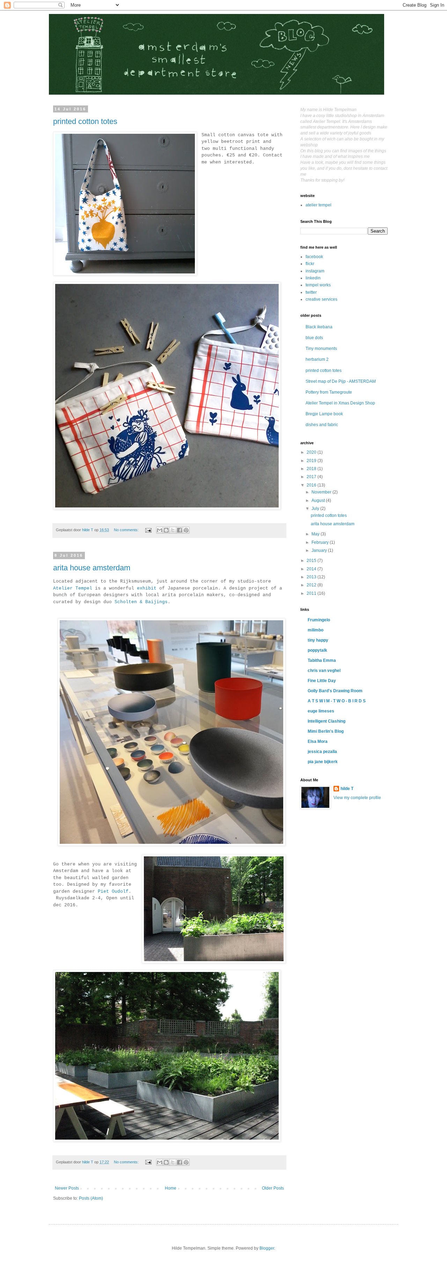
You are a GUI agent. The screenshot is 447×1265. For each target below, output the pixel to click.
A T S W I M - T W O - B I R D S (337, 701)
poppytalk (317, 650)
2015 (312, 560)
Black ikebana (319, 326)
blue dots (314, 337)
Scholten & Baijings (141, 602)
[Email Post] (148, 530)
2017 (312, 476)
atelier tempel (318, 205)
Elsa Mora (318, 741)
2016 (312, 485)
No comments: (127, 530)
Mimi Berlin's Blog (326, 731)
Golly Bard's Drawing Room (335, 690)
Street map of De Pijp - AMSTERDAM (341, 381)
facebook (314, 256)
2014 (312, 568)
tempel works (318, 285)
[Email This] (159, 530)
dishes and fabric (322, 424)
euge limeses (321, 711)
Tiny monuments (321, 348)
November (322, 492)
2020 (312, 452)
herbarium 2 (317, 359)
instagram (315, 271)
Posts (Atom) (91, 1198)
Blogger (266, 1248)
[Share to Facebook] (179, 530)
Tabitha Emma (322, 660)
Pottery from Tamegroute (329, 392)
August (319, 500)
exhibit (146, 588)
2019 (312, 460)
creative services (321, 299)
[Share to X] (172, 530)
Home (170, 1188)
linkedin (313, 278)
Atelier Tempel (72, 588)
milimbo (315, 630)
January (320, 550)
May (316, 534)
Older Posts (273, 1188)
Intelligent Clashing (326, 721)
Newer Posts (67, 1188)
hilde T (346, 788)
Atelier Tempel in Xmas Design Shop (340, 403)
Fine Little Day (322, 680)
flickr (310, 263)
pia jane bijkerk (323, 761)
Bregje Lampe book (324, 413)
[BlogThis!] (166, 530)
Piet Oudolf (113, 891)
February (321, 542)
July (316, 508)
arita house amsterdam (91, 567)
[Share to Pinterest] (186, 530)
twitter (311, 292)
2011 (312, 593)
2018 (312, 468)
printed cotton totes (85, 121)
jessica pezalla (322, 751)
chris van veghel (324, 670)
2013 (312, 577)
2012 (312, 585)
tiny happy (318, 640)
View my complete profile (357, 797)
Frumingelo (319, 619)
